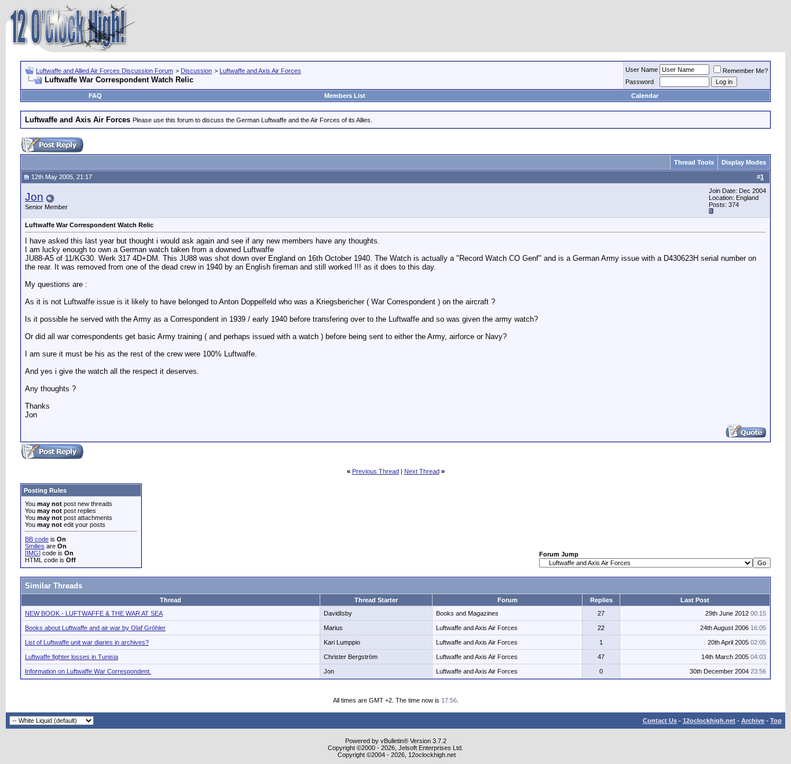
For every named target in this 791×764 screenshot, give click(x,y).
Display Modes (744, 162)
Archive (752, 720)
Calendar (644, 95)
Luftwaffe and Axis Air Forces (260, 70)
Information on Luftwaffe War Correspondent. (88, 671)
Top (776, 720)
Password (639, 81)
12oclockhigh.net (709, 720)
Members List (344, 95)
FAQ (95, 95)
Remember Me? (745, 70)
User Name (641, 69)
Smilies (35, 546)
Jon (34, 197)
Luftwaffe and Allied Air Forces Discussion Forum (104, 70)
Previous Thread (375, 471)
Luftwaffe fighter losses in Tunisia (71, 656)
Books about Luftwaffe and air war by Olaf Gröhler (95, 627)
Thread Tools (694, 162)
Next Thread (422, 471)
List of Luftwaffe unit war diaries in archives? (87, 642)
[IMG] (33, 553)
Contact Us (660, 720)
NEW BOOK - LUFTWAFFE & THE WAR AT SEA (94, 613)
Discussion (196, 70)
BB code (37, 539)
